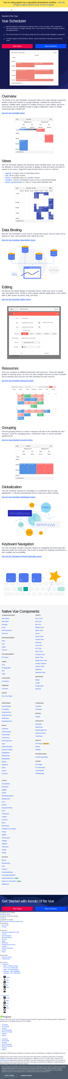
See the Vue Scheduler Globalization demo (18, 497)
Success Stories (7, 957)
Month (7, 178)
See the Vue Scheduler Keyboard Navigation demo (22, 556)
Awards (4, 1028)
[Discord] (5, 992)
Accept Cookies (9, 1075)
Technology (5, 1026)
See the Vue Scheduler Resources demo (18, 381)
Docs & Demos (51, 46)
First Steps (17, 46)
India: (11, 969)
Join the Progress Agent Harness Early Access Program (39, 3)
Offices (4, 1035)
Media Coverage (7, 1032)
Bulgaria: (12, 971)
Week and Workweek (13, 182)
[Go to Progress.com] (6, 1017)
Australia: (12, 973)
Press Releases (7, 1030)
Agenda (8, 173)
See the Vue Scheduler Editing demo (16, 299)
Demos (4, 934)
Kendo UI (3, 918)
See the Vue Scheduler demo (13, 113)
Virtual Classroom (7, 948)
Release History (7, 937)
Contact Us (5, 964)
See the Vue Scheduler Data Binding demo (18, 240)
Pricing (4, 927)
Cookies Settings (26, 1075)
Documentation (6, 935)
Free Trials (5, 925)
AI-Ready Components (16, 921)
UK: (11, 968)
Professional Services (8, 944)
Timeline (8, 180)
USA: (11, 966)
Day (6, 175)
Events (4, 950)
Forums (4, 939)
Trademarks (3, 1060)
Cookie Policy (48, 1070)
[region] (34, 1072)
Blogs (3, 941)
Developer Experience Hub (10, 932)
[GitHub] (5, 990)
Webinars (5, 943)
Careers (4, 1033)
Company (5, 1024)
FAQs (3, 951)
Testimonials (6, 959)
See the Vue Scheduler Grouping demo (17, 440)
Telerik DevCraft (5, 914)
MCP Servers (4, 921)
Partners (4, 946)
